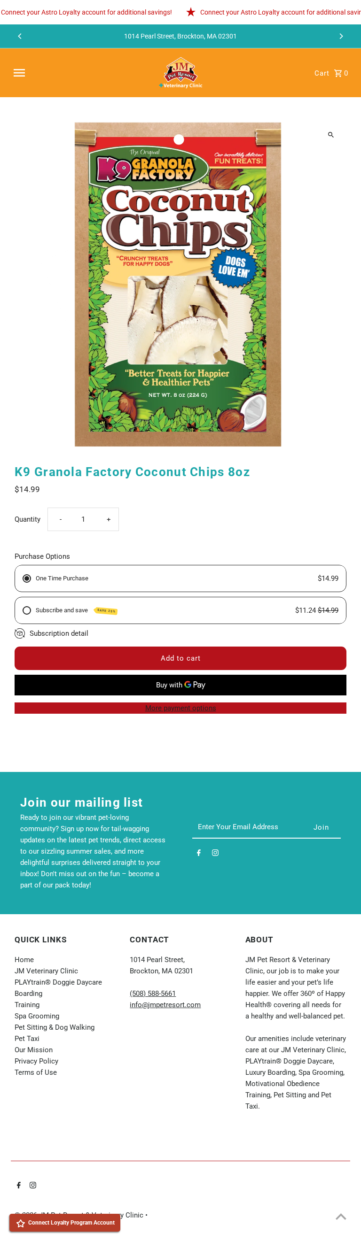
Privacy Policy (36, 1061)
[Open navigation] (80, 73)
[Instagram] (215, 854)
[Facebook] (199, 854)
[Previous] (20, 36)
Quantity (27, 519)
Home (24, 960)
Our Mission (34, 1050)
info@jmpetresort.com (165, 1005)
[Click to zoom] (331, 134)
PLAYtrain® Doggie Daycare (58, 982)
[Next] (341, 36)
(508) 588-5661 (153, 993)
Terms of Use (36, 1072)
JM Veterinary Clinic (46, 971)
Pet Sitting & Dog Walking (54, 1027)
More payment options (180, 708)
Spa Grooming (37, 1016)
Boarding (28, 993)
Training (27, 1005)
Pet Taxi (27, 1038)
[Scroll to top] (341, 1216)
